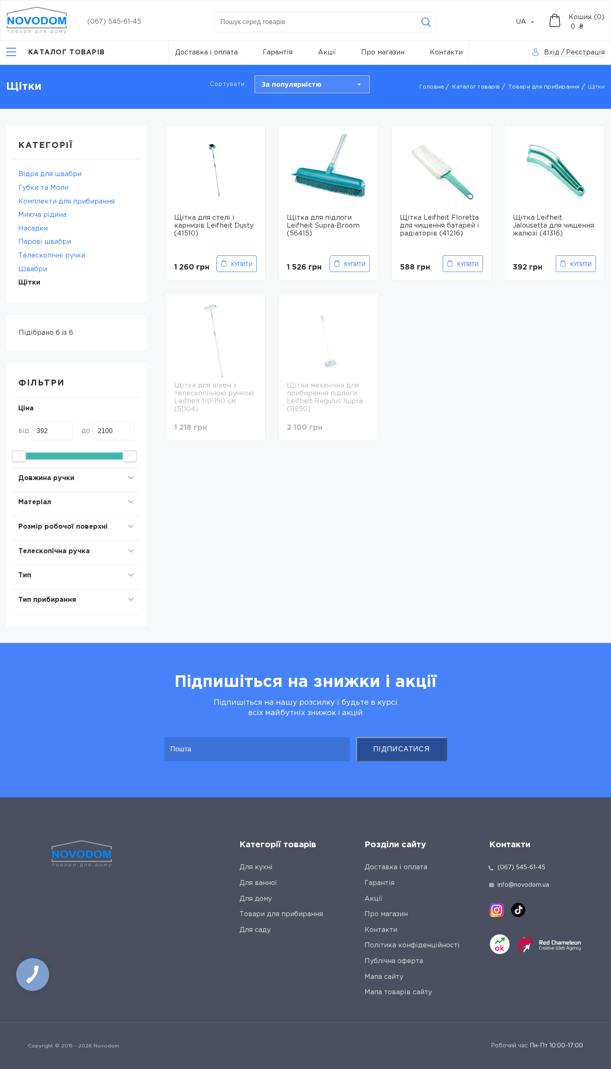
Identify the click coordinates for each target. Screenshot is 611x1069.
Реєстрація (585, 52)
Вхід (551, 52)
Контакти (446, 52)
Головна (431, 87)
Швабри (32, 269)
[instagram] (496, 909)
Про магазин (382, 52)
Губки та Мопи (43, 188)
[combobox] (529, 22)
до (85, 431)
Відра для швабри (49, 174)
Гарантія (278, 52)
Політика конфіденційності (412, 945)
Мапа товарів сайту (398, 992)
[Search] (426, 22)
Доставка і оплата (206, 52)
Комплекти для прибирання (66, 202)
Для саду (255, 930)
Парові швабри (44, 242)
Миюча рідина (42, 215)
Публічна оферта (394, 961)
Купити (241, 264)
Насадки (33, 229)
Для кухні (256, 867)
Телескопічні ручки (51, 256)
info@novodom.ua (523, 885)
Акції (327, 52)
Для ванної (258, 883)
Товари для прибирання (543, 87)
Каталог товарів (476, 87)
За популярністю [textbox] (291, 85)
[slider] (19, 456)
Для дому (255, 899)
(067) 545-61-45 (114, 22)
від (23, 431)
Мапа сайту (384, 977)
